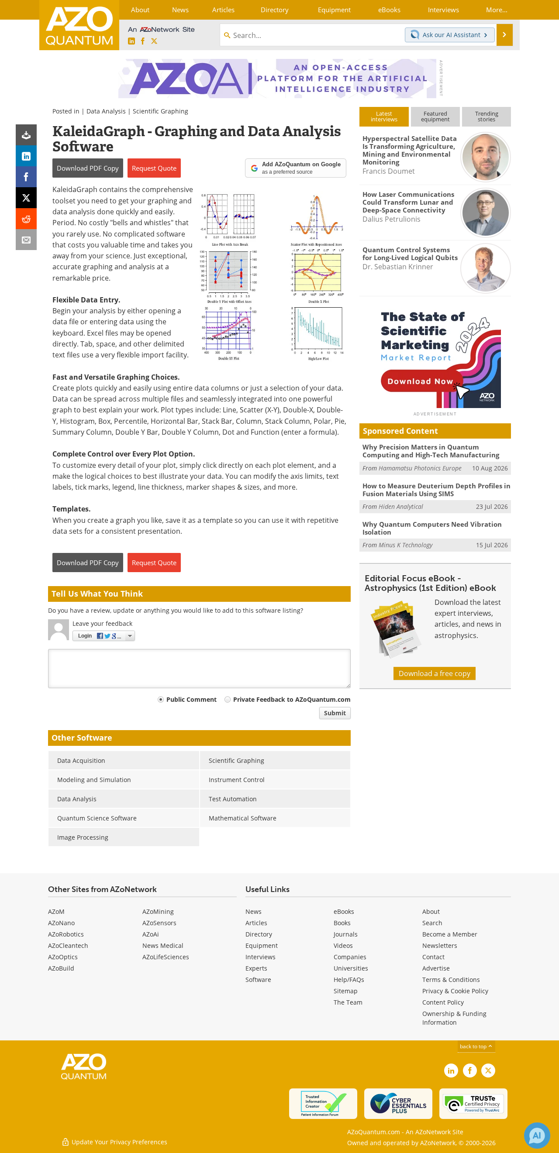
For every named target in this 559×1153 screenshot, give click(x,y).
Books (342, 923)
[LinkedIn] (26, 155)
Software (258, 979)
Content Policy (443, 1002)
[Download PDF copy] (26, 134)
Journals (346, 934)
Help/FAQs (349, 979)
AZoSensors (159, 923)
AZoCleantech (68, 945)
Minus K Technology (405, 545)
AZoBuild (61, 968)
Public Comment (191, 699)
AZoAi (150, 934)
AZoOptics (63, 957)
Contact (433, 957)
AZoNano (61, 923)
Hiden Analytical (401, 506)
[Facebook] (26, 176)
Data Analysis (106, 111)
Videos (343, 945)
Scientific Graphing (160, 111)
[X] (26, 197)
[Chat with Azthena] (537, 1135)
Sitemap (346, 991)
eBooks (344, 911)
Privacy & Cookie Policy (455, 991)
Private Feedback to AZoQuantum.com (292, 699)
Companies (350, 957)
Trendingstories (486, 116)
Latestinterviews (384, 116)
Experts (256, 968)
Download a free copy (434, 673)
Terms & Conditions (451, 979)
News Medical (162, 945)
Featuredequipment (435, 116)
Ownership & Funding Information (454, 1017)
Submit (335, 713)
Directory (258, 934)
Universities (351, 968)
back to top (474, 1046)
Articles (256, 923)
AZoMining (158, 911)
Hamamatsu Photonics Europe (420, 468)
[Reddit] (26, 218)
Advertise (436, 968)
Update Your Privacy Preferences (118, 1142)
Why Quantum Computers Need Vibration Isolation (432, 528)
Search (432, 923)
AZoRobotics (66, 934)
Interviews (260, 957)
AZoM (56, 911)
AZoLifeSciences (165, 957)
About (431, 911)
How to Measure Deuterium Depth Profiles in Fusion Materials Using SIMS (436, 489)
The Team (348, 1002)
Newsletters (439, 945)
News (253, 911)
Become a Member (449, 934)
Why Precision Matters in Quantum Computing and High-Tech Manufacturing (430, 451)
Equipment (261, 945)
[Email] (26, 239)
